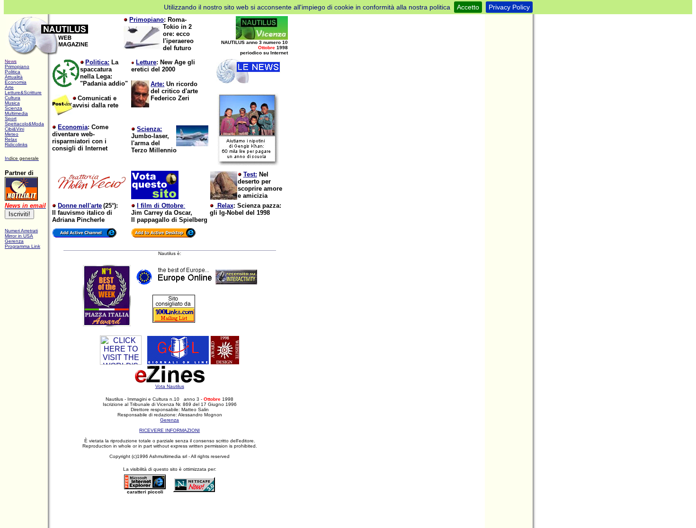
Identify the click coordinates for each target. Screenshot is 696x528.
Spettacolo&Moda (24, 123)
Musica (12, 103)
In (7, 158)
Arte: (157, 84)
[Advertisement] (173, 512)
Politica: (97, 62)
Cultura (12, 97)
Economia (16, 82)
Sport (11, 118)
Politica (12, 71)
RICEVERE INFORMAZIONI (169, 430)
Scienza (13, 108)
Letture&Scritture (23, 92)
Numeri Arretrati (21, 230)
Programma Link (22, 246)
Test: (250, 174)
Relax (11, 139)
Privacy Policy (509, 7)
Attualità (14, 76)
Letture (146, 62)
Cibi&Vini (14, 129)
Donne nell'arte (80, 205)
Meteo (11, 134)
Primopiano (146, 19)
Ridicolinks (16, 144)
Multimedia (16, 113)
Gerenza (169, 419)
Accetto (468, 7)
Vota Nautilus (169, 386)
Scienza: (149, 128)
